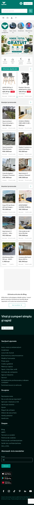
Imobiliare (5, 350)
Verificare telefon (7, 404)
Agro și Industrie (7, 375)
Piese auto (5, 361)
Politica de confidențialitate (11, 440)
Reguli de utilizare (8, 410)
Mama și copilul (7, 366)
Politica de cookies (8, 438)
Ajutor (3, 407)
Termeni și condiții (8, 435)
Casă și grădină (7, 364)
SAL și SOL (5, 446)
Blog (3, 429)
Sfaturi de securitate (9, 413)
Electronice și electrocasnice (12, 355)
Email (3, 456)
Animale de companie (9, 372)
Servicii (4, 377)
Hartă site (5, 418)
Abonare (5, 466)
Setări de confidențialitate (11, 443)
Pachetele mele (7, 396)
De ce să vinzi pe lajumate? (11, 399)
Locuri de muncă (7, 353)
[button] (25, 53)
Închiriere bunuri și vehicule (11, 385)
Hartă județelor (7, 415)
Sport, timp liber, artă (9, 369)
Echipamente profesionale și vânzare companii (15, 381)
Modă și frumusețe (8, 358)
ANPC (3, 432)
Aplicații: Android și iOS (10, 402)
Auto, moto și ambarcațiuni (11, 347)
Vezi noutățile (16, 305)
